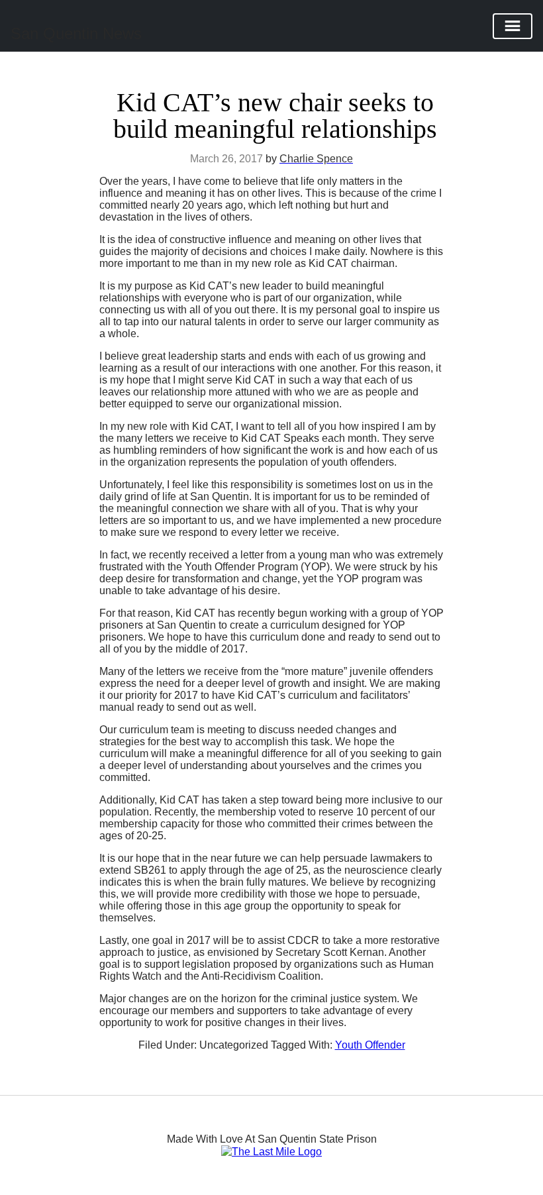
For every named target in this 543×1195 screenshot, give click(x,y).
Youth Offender (370, 1045)
